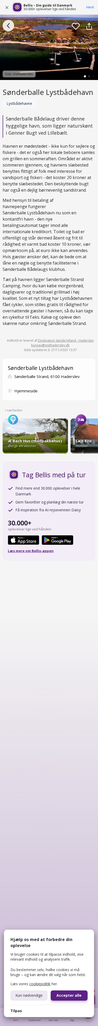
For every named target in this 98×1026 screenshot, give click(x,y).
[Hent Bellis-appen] (17, 7)
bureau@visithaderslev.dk (50, 345)
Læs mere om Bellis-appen (31, 550)
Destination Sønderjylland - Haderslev (66, 340)
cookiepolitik (39, 983)
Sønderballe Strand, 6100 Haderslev (47, 376)
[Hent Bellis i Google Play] (57, 540)
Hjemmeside (26, 390)
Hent (90, 7)
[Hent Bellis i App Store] (23, 540)
